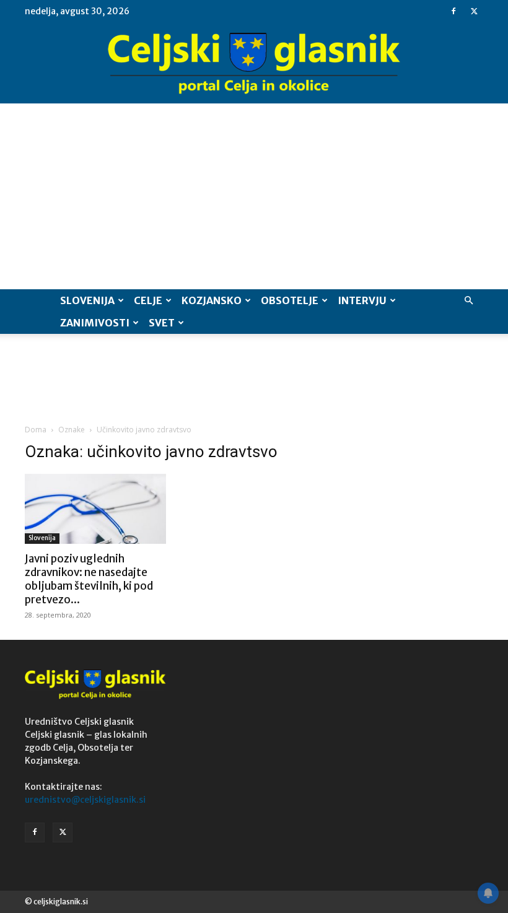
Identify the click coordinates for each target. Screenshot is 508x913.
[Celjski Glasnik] (254, 64)
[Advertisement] (254, 196)
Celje (148, 300)
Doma (35, 429)
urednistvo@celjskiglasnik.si (85, 799)
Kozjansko (212, 300)
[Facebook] (453, 11)
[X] (474, 11)
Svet (162, 323)
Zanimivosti (94, 323)
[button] (468, 301)
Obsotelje (289, 300)
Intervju (362, 300)
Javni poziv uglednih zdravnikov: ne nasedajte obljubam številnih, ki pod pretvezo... (89, 579)
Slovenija (87, 300)
